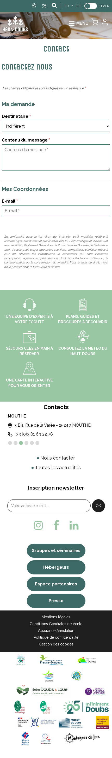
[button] (94, 23)
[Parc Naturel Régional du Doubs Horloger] (19, 707)
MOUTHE (17, 416)
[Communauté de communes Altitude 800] (76, 675)
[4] (26, 443)
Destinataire (16, 116)
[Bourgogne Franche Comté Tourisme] (102, 722)
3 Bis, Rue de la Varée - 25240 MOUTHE (52, 425)
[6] (37, 443)
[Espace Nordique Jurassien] (95, 691)
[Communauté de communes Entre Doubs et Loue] (43, 691)
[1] (10, 443)
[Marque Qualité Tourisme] (46, 738)
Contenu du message (26, 140)
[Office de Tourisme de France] (25, 738)
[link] (90, 6)
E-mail (10, 201)
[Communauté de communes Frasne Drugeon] (51, 660)
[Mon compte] (104, 23)
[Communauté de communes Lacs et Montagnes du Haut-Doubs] (87, 660)
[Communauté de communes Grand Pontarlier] (49, 675)
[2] (15, 443)
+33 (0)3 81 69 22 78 (33, 434)
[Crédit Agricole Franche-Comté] (20, 660)
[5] (32, 443)
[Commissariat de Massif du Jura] (49, 722)
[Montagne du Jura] (82, 738)
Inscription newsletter (56, 488)
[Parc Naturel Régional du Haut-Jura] (44, 707)
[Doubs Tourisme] (86, 707)
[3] (21, 443)
